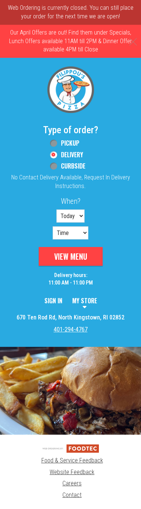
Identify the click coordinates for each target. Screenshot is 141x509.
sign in (53, 300)
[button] (70, 90)
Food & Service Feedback (72, 460)
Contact (72, 494)
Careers (72, 483)
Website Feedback (72, 472)
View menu (70, 256)
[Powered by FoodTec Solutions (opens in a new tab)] (70, 448)
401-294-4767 (71, 329)
